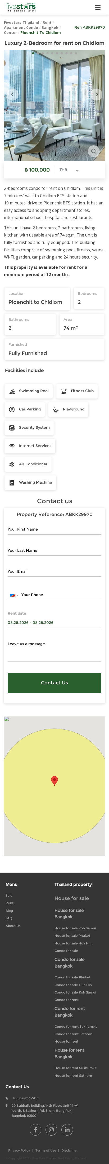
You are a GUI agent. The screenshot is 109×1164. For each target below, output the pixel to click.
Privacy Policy (19, 1150)
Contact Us (54, 683)
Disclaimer (69, 1150)
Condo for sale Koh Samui (75, 992)
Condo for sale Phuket (72, 977)
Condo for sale (66, 951)
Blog (9, 911)
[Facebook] (35, 1130)
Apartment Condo (21, 27)
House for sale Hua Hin (73, 943)
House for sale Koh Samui (75, 928)
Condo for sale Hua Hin (73, 985)
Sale (9, 896)
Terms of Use (45, 1150)
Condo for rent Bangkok (69, 1012)
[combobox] (68, 169)
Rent (47, 22)
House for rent (66, 1041)
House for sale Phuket (72, 936)
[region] (54, 786)
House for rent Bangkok (69, 1053)
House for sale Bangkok (69, 914)
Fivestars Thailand (21, 22)
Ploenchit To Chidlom (40, 32)
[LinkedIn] (67, 1130)
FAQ (9, 918)
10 (76, 53)
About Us (13, 926)
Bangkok (50, 27)
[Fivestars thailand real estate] (21, 7)
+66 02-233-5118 (25, 1098)
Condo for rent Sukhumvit (75, 1027)
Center (10, 32)
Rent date (17, 613)
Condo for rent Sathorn (73, 1034)
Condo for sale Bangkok (69, 963)
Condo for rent (66, 1000)
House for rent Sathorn (73, 1076)
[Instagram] (51, 1130)
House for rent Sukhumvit (75, 1068)
